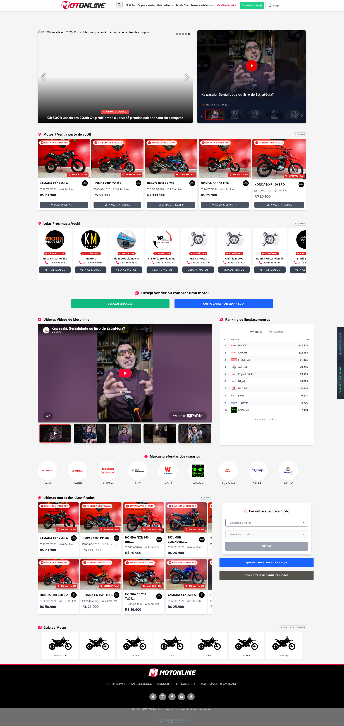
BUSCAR (266, 546)
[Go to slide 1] (177, 34)
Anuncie (163, 684)
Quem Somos (116, 684)
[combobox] (266, 523)
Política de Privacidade (219, 684)
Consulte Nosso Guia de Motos (266, 575)
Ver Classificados (226, 5)
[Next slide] (187, 76)
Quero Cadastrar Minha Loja (223, 303)
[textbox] (241, 523)
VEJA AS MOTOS (54, 269)
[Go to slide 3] (183, 34)
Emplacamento (146, 5)
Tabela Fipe (182, 5)
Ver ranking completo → (267, 419)
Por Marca (256, 331)
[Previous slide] (43, 76)
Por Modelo (276, 331)
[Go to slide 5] (189, 34)
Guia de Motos (165, 5)
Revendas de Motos (202, 5)
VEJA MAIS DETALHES (63, 204)
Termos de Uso (185, 684)
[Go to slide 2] (180, 34)
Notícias (130, 5)
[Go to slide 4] (186, 34)
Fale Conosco (141, 684)
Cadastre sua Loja (252, 5)
